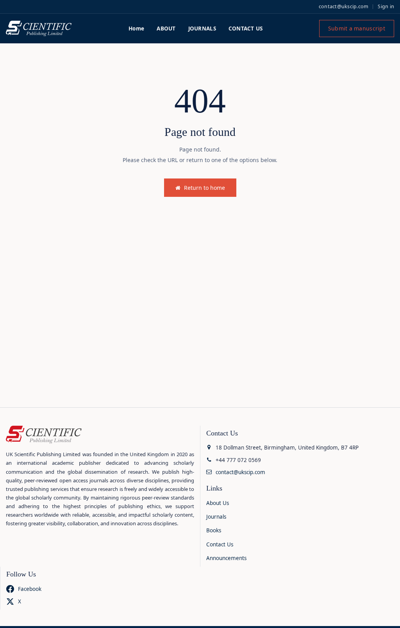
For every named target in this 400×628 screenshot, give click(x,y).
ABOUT (166, 28)
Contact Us (219, 544)
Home (136, 28)
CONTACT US (246, 28)
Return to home (204, 187)
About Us (217, 503)
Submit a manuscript (356, 28)
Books (213, 530)
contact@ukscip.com (344, 6)
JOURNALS (202, 28)
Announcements (226, 558)
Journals (216, 516)
